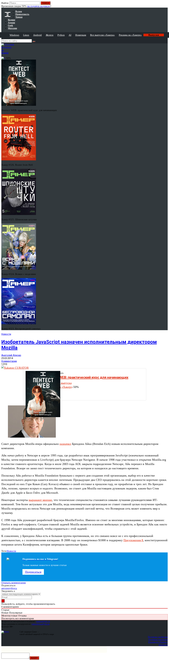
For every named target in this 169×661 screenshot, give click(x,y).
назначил (65, 444)
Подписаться (33, 572)
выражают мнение (40, 500)
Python (61, 35)
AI (70, 35)
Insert (34, 658)
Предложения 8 (133, 540)
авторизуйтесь (9, 588)
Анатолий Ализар (11, 355)
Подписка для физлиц (158, 637)
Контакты (163, 645)
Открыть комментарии (13, 582)
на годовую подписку (38, 6)
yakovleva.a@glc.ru (41, 624)
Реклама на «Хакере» (130, 35)
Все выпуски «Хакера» (102, 35)
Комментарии (9, 361)
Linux (26, 35)
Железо (49, 35)
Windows (14, 35)
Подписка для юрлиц (158, 639)
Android (37, 35)
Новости (6, 334)
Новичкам (80, 35)
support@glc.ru (43, 621)
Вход (165, 4)
